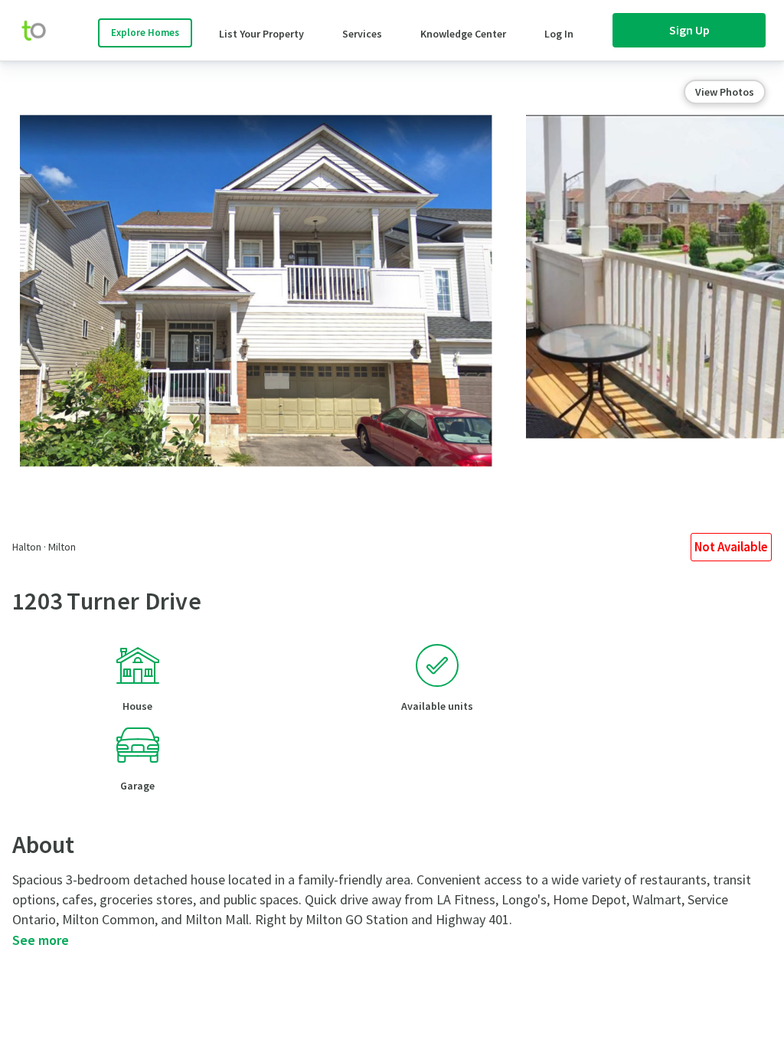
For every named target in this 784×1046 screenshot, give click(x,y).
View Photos (724, 92)
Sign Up (689, 30)
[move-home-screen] (41, 30)
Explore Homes (145, 32)
